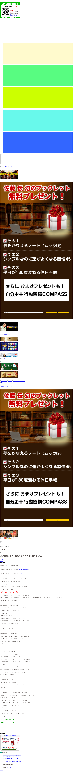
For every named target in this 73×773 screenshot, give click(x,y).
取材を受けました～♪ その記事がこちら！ (12, 755)
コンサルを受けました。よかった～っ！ (11, 756)
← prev (1, 559)
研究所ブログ (38, 53)
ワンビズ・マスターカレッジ (38, 142)
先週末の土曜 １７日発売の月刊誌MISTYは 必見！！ (14, 761)
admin (5, 765)
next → (1, 561)
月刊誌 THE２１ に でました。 (10, 760)
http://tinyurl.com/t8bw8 (24, 569)
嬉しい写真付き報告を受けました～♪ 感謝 (12, 758)
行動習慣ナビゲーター (38, 120)
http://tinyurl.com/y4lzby (24, 573)
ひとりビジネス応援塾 (38, 97)
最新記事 (38, 31)
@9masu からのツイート (5, 334)
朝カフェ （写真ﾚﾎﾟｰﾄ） (38, 75)
